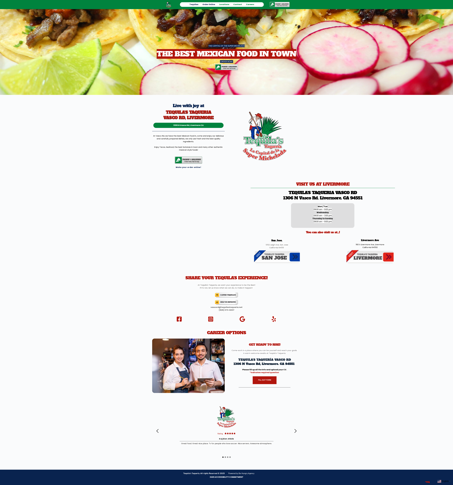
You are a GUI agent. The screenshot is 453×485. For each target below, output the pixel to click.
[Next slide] (295, 431)
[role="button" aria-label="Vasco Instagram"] (211, 319)
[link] (280, 4)
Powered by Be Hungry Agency (241, 473)
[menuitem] (194, 4)
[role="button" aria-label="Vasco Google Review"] (242, 319)
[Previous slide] (157, 431)
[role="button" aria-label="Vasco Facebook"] (179, 319)
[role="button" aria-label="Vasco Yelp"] (274, 319)
